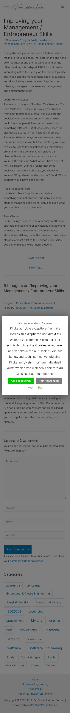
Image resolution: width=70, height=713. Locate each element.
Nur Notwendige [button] (49, 380)
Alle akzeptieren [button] (21, 380)
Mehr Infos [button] (35, 387)
